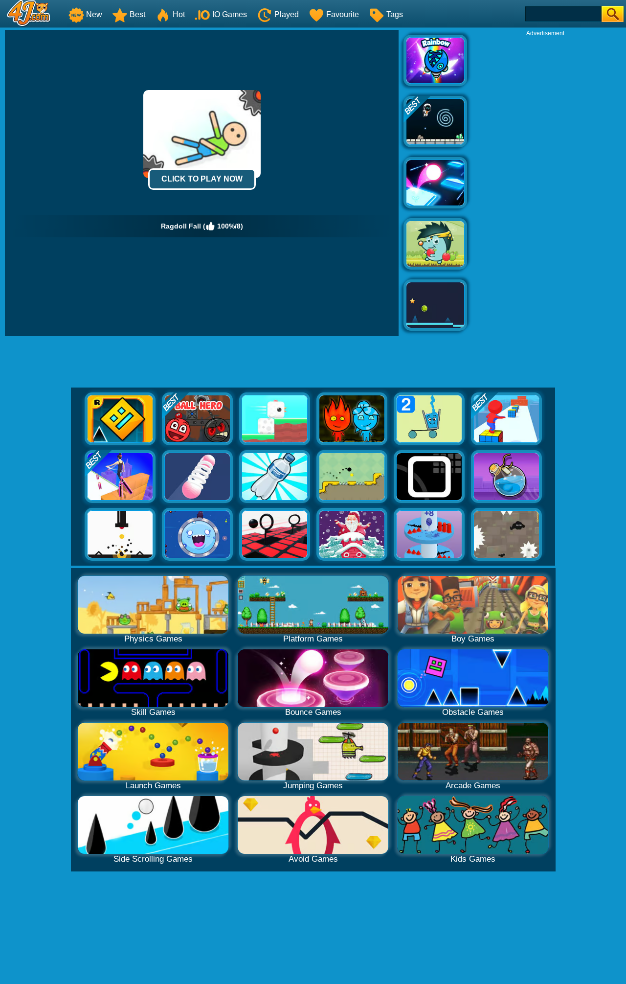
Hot (179, 14)
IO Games (229, 14)
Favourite (342, 14)
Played (286, 14)
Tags (394, 14)
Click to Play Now (202, 179)
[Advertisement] (545, 184)
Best (137, 14)
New (94, 14)
